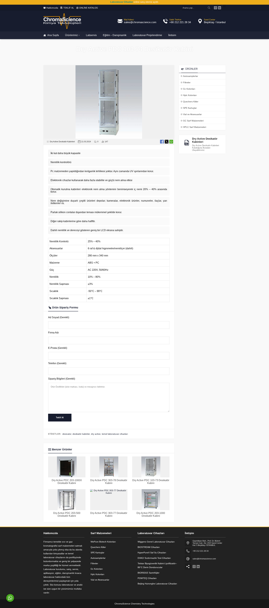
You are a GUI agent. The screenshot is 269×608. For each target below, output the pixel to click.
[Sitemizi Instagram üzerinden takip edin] (215, 7)
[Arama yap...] (209, 8)
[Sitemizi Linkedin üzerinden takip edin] (219, 7)
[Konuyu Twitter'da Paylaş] (166, 141)
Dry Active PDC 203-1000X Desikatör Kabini (67, 481)
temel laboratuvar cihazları (115, 434)
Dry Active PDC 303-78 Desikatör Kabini (108, 481)
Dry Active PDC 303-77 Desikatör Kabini (108, 514)
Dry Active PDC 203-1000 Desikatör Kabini (151, 514)
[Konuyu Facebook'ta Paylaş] (162, 141)
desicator (66, 434)
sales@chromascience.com (140, 22)
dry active (96, 434)
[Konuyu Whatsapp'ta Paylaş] (171, 141)
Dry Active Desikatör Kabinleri (62, 142)
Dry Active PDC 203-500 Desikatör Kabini (66, 514)
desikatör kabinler (81, 434)
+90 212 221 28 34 (180, 22)
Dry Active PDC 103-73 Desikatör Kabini (150, 481)
